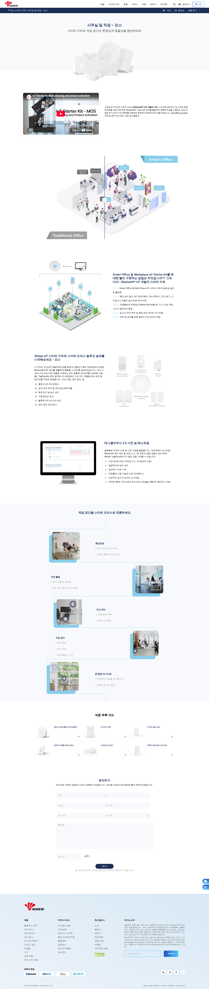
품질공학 (62, 941)
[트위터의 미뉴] (176, 972)
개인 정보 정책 (180, 986)
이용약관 (171, 986)
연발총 (27, 948)
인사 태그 (28, 929)
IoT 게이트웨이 (31, 941)
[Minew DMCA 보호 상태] (99, 954)
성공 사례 (99, 941)
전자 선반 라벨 (31, 960)
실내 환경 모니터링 (179, 113)
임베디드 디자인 (65, 933)
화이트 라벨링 (64, 948)
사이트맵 (163, 986)
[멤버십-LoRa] (47, 974)
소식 (97, 925)
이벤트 (98, 944)
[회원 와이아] (79, 974)
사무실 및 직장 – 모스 (38, 10)
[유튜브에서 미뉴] (182, 972)
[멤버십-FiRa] (63, 974)
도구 (26, 952)
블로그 (98, 929)
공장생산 (62, 944)
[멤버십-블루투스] (31, 974)
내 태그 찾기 (30, 944)
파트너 (153, 4)
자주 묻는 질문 (101, 948)
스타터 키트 (113, 4)
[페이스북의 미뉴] (170, 972)
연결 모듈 (28, 956)
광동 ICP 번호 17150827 (151, 986)
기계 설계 (62, 929)
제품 (102, 4)
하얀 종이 (99, 937)
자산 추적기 (29, 933)
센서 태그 (28, 937)
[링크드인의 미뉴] (163, 972)
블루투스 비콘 (30, 925)
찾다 (174, 4)
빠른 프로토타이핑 (66, 937)
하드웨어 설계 (64, 925)
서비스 (135, 4)
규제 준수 (62, 952)
